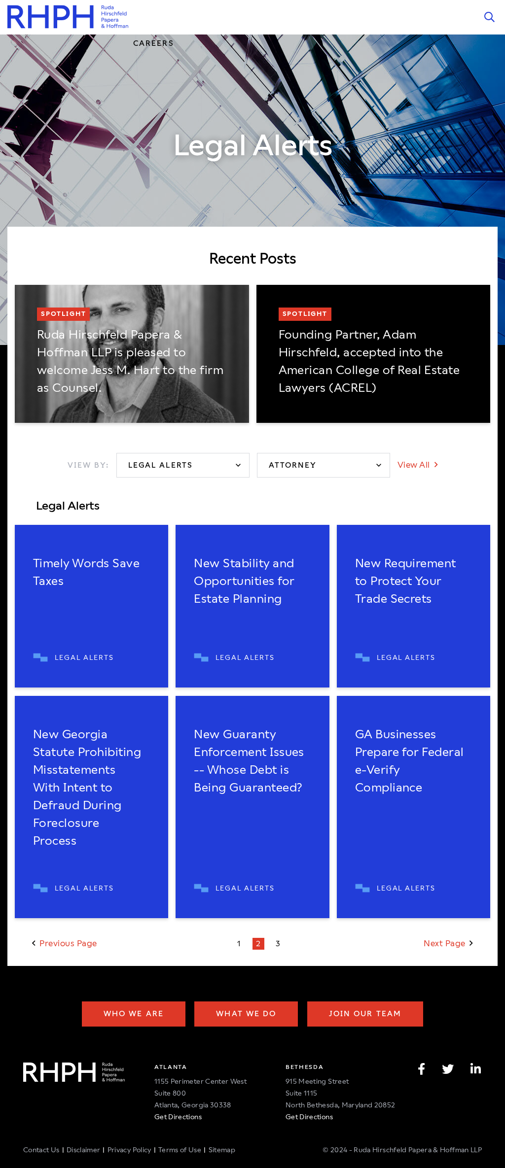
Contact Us (41, 1150)
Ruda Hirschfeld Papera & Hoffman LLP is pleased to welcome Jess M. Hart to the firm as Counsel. (130, 361)
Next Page (446, 943)
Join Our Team (365, 1013)
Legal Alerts (84, 657)
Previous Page (67, 943)
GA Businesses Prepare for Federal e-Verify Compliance (409, 760)
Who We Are (134, 1013)
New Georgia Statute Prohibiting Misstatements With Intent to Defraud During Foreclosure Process (87, 787)
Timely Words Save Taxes (86, 572)
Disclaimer (84, 1150)
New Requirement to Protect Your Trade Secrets (405, 581)
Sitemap (222, 1150)
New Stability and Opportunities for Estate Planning (244, 581)
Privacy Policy (129, 1150)
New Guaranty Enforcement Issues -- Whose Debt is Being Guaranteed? (249, 760)
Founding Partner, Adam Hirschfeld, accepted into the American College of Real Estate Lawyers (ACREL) (369, 361)
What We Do (246, 1013)
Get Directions (178, 1117)
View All (415, 465)
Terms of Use (179, 1150)
